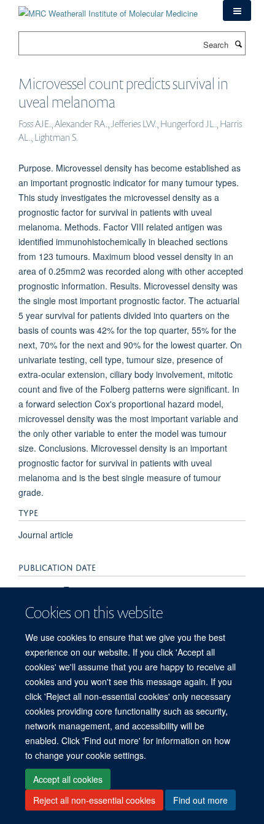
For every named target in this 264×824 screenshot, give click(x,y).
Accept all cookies (68, 779)
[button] (237, 10)
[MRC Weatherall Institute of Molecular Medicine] (108, 9)
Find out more (200, 800)
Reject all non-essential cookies (94, 800)
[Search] (238, 43)
